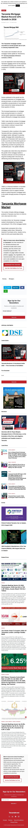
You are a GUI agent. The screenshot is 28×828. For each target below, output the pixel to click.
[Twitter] (9, 816)
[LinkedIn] (12, 816)
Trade (9, 471)
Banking (3, 10)
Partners (10, 820)
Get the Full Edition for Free (13, 268)
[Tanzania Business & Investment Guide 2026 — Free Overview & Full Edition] (14, 352)
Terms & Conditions (19, 820)
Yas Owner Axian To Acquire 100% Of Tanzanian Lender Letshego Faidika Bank (13, 632)
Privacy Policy (14, 822)
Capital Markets (11, 493)
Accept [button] (18, 5)
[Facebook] (15, 816)
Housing (4, 278)
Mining (9, 462)
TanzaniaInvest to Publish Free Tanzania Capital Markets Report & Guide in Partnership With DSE (17, 488)
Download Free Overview (12, 264)
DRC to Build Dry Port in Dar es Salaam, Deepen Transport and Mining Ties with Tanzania (16, 466)
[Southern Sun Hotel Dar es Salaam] (14, 398)
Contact (5, 820)
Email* (2, 375)
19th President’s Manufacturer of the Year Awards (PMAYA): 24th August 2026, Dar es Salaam (13, 548)
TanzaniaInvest (14, 813)
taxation (10, 255)
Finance (14, 721)
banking (10, 63)
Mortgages (11, 278)
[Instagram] (19, 816)
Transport (13, 462)
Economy (7, 674)
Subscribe (13, 803)
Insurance (18, 721)
